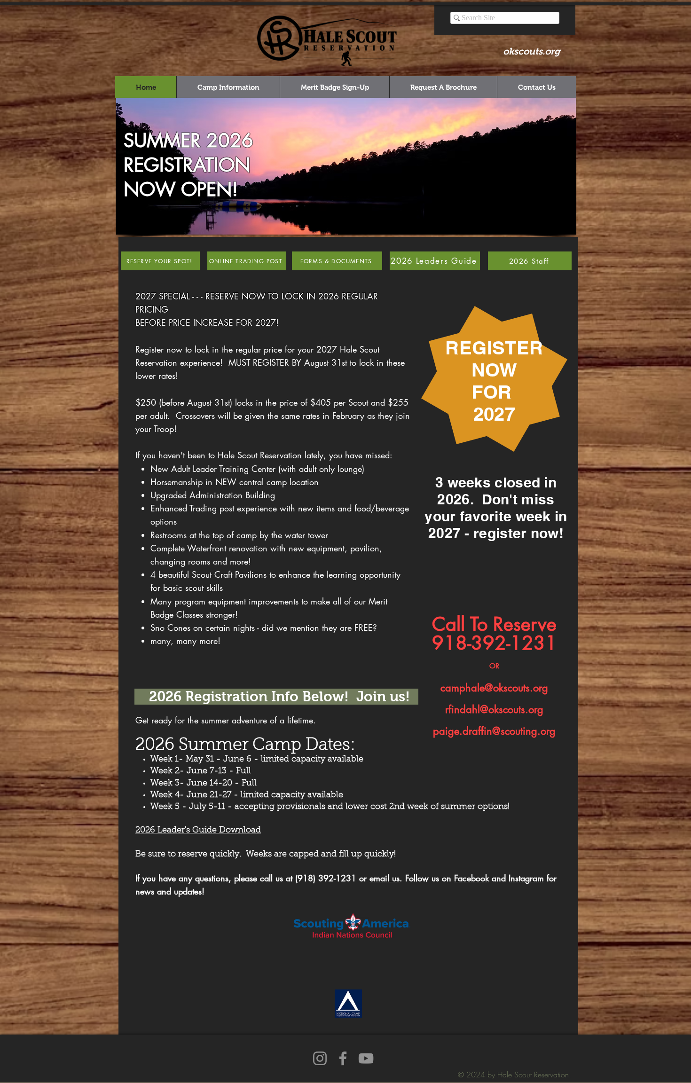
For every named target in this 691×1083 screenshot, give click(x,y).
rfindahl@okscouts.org (494, 709)
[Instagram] (320, 1058)
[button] (346, 166)
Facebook (471, 878)
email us (384, 878)
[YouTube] (366, 1058)
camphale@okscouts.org (494, 687)
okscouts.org (531, 51)
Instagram (526, 878)
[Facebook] (343, 1058)
